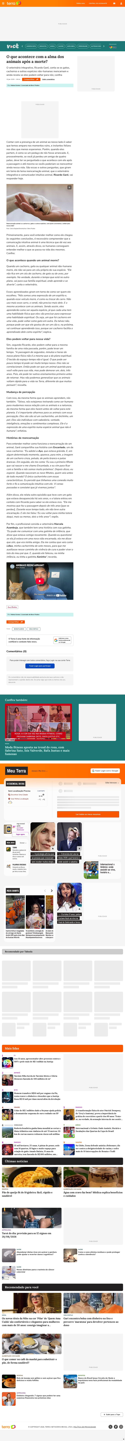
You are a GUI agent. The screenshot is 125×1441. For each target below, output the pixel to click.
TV (15, 1055)
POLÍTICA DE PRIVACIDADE (85, 1427)
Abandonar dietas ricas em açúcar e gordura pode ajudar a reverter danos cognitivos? (37, 1253)
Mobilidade (18, 1125)
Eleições (79, 1142)
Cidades (17, 1107)
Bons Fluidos (19, 629)
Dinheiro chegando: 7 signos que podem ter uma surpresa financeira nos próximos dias (38, 1397)
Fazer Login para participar (40, 666)
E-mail (114, 3)
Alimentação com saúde (72, 1189)
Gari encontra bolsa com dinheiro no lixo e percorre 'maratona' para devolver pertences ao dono (90, 1322)
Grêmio (78, 1125)
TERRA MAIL (80, 3)
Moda (7, 744)
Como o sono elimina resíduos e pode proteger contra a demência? (99, 1253)
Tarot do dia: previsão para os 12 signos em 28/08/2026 (26, 1235)
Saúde (19, 1249)
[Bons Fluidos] (12, 607)
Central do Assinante (98, 3)
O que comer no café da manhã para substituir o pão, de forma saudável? (29, 1361)
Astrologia (6, 1230)
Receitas (5, 1189)
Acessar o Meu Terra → (40, 771)
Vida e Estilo (33, 629)
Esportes (81, 1375)
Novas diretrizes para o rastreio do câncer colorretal (35, 1271)
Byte (15, 1090)
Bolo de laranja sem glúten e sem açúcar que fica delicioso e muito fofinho (39, 1379)
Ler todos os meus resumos (88, 814)
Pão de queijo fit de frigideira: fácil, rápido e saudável (27, 1194)
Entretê (17, 1073)
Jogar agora (20, 834)
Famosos (79, 1107)
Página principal (14, 3)
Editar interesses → (112, 782)
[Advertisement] (82, 1273)
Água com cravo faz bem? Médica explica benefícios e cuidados (93, 1194)
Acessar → (23, 843)
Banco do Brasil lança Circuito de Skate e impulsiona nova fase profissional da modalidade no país (100, 1380)
